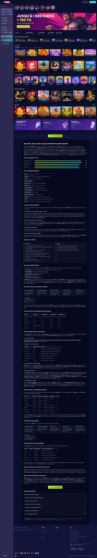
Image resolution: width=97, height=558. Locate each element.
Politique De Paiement (73, 538)
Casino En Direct (44, 531)
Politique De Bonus (73, 542)
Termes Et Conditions (73, 531)
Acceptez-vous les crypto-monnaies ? (33, 504)
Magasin (10, 14)
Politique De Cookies (73, 540)
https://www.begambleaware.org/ (78, 544)
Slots (26, 47)
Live (30, 47)
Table (40, 47)
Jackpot (34, 47)
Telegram (81, 548)
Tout (22, 47)
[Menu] (2, 2)
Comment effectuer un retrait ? (31, 501)
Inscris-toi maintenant (23, 26)
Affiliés (71, 529)
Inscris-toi (93, 2)
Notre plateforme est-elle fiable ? (32, 494)
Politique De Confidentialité (74, 534)
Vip (42, 534)
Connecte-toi (85, 2)
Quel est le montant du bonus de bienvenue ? (34, 497)
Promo (3, 14)
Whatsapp (74, 548)
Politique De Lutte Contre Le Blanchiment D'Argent (78, 536)
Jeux (42, 529)
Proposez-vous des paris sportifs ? (32, 510)
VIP (6, 14)
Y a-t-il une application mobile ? (31, 513)
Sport (57, 529)
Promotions (44, 533)
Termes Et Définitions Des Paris (75, 533)
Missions (43, 536)
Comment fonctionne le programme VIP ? (33, 507)
